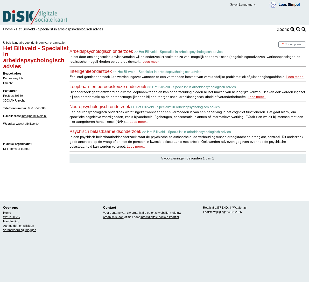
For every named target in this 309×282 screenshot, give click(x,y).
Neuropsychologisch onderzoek (100, 106)
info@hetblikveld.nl (34, 116)
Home (8, 29)
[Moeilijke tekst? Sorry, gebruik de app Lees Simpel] (285, 4)
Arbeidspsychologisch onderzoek (101, 51)
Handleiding (11, 221)
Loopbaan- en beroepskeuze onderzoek (108, 86)
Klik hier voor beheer (16, 149)
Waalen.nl (239, 207)
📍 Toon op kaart (292, 44)
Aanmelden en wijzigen (18, 225)
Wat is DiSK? (11, 217)
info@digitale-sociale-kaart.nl (159, 217)
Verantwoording (13, 230)
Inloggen (30, 230)
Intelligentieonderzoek (91, 71)
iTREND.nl (224, 207)
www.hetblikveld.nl (28, 123)
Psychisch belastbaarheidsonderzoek (105, 131)
